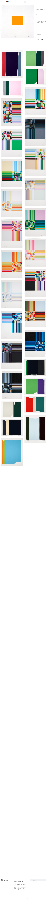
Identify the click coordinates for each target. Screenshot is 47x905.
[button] (25, 2)
